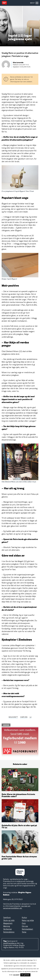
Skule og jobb (8, 920)
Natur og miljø (28, 920)
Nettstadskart (27, 929)
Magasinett (7, 923)
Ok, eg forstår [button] (25, 975)
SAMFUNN (23, 717)
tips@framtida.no (9, 943)
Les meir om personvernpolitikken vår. (16, 907)
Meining (6, 926)
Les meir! (16, 975)
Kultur (24, 917)
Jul (30, 717)
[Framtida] (4, 3)
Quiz (24, 923)
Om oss (25, 926)
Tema (24, 932)
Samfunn (7, 917)
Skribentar (7, 929)
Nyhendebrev (8, 932)
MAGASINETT (13, 717)
